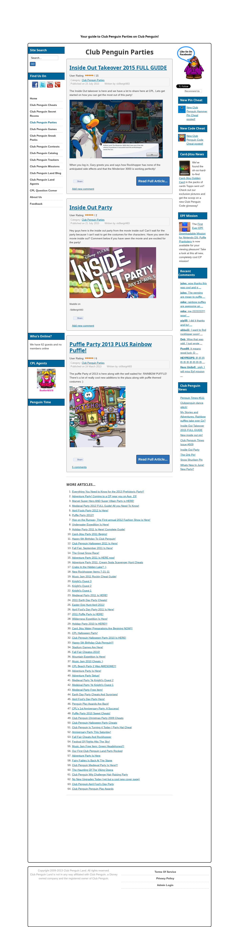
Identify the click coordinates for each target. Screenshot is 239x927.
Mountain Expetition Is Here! (88, 656)
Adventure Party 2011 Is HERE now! (93, 557)
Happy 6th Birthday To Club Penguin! (94, 538)
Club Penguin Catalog (44, 153)
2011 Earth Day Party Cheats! (89, 600)
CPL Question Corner (43, 190)
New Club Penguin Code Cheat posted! (195, 139)
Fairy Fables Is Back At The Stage (92, 760)
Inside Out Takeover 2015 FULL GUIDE (118, 67)
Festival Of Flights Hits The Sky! (91, 741)
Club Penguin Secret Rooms (43, 113)
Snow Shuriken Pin (191, 459)
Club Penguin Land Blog (45, 173)
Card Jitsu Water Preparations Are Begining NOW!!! (102, 628)
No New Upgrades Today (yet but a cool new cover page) (106, 779)
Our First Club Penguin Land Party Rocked (97, 750)
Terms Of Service (165, 871)
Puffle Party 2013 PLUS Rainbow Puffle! (110, 347)
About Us (36, 197)
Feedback (36, 203)
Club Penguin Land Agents (42, 181)
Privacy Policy (165, 878)
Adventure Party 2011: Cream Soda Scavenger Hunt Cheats (107, 562)
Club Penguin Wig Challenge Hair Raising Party (100, 774)
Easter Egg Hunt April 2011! (88, 604)
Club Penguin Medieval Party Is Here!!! (95, 765)
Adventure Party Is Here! (86, 670)
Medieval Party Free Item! (87, 689)
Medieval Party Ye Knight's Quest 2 (93, 680)
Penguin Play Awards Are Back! (90, 703)
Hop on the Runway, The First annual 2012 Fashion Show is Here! (111, 519)
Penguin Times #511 (192, 397)
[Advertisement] (119, 826)
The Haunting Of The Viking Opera (92, 769)
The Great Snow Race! (85, 552)
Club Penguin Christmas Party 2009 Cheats (97, 717)
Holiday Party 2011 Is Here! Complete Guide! (98, 529)
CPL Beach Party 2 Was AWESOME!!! (94, 666)
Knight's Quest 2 (81, 585)
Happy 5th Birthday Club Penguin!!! (93, 642)
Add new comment (83, 188)
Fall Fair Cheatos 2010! (86, 651)
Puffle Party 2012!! (83, 515)
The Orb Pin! (187, 454)
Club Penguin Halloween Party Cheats (94, 722)
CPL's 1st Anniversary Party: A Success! (95, 708)
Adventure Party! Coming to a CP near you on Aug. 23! (104, 496)
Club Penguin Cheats (43, 104)
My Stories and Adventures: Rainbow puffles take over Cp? (193, 416)
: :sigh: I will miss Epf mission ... (192, 371)
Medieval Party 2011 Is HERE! (90, 595)
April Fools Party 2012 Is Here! (90, 510)
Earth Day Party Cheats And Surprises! (95, 694)
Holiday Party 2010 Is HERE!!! (89, 623)
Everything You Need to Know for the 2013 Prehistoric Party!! (108, 491)
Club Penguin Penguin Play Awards (93, 788)
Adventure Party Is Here (86, 755)
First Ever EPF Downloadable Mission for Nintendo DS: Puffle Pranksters (192, 232)
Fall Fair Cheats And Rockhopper (91, 736)
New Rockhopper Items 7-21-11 (91, 571)
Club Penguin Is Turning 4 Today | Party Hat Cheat (102, 727)
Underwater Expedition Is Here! (90, 524)
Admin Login (165, 885)
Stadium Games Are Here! (87, 647)
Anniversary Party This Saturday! (91, 732)
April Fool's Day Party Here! (88, 699)
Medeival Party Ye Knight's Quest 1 (93, 684)
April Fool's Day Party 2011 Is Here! (93, 609)
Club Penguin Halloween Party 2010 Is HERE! (99, 637)
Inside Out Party (90, 207)
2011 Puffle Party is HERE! (87, 614)
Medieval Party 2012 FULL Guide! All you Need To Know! (105, 505)
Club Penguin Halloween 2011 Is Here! (95, 543)
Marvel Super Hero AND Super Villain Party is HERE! (103, 500)
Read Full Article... (152, 181)
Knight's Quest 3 (81, 581)
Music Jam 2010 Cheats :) (87, 661)
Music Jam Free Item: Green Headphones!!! (98, 746)
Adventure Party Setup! (86, 675)
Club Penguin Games (43, 129)
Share (80, 181)
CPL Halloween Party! (85, 633)
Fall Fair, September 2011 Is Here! (92, 548)
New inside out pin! (191, 435)
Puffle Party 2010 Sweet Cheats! (91, 713)
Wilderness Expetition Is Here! (90, 618)
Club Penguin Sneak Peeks (43, 137)
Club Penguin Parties (93, 80)
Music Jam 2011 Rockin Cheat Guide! (94, 576)
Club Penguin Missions (45, 166)
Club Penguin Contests (45, 146)
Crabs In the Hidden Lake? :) (89, 566)
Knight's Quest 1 (81, 590)
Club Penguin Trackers (44, 159)
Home (33, 98)
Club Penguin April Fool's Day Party (93, 784)
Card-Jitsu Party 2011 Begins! (89, 534)
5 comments (79, 467)
